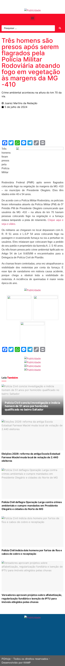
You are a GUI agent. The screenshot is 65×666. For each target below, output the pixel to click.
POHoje (6, 658)
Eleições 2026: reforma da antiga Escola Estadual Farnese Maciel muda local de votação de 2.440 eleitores (31, 457)
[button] (32, 18)
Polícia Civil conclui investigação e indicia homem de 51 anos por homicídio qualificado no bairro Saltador (32, 406)
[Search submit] (59, 28)
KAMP (27, 662)
